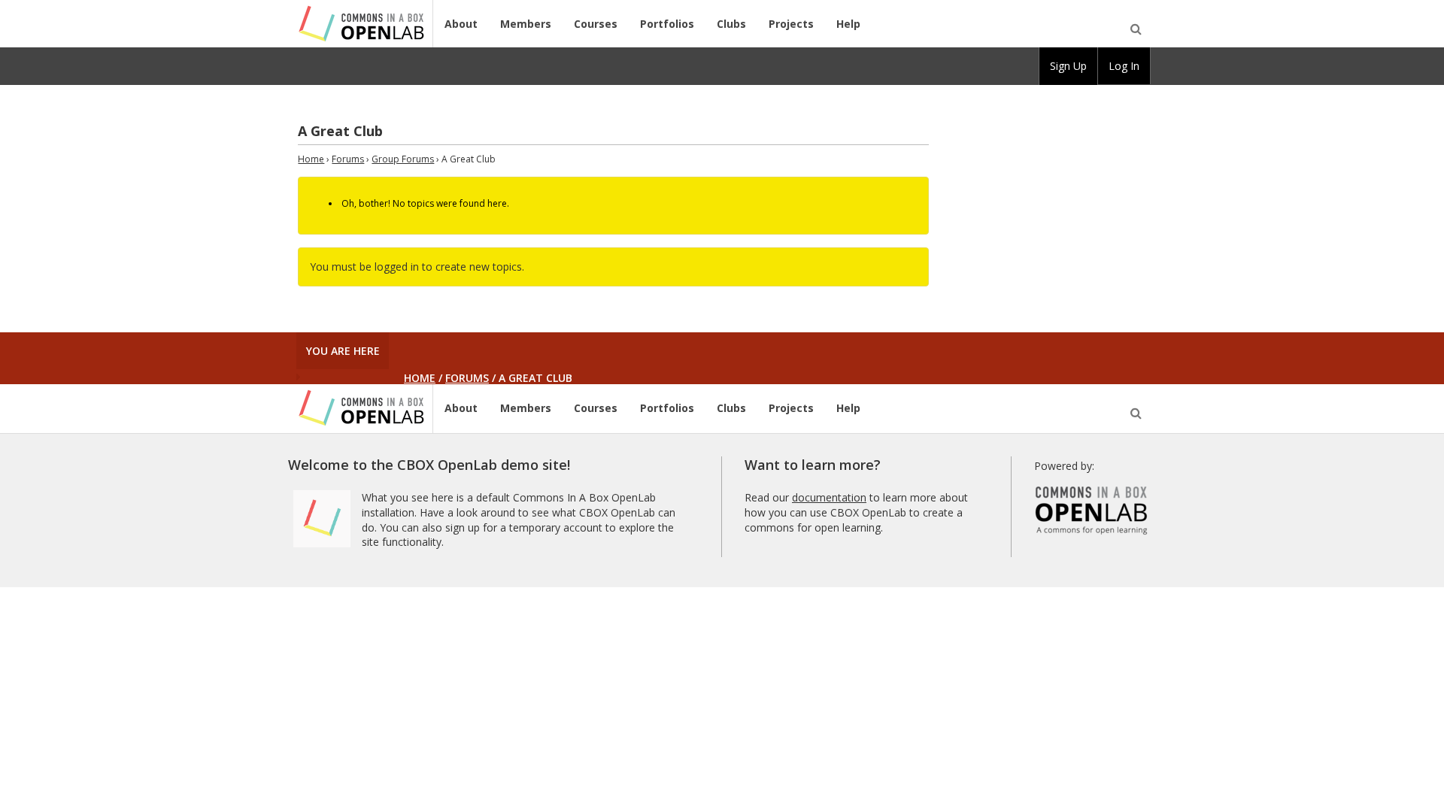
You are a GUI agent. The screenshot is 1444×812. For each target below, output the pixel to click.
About (461, 24)
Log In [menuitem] (1124, 66)
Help (848, 24)
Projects (791, 24)
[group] (1068, 66)
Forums (348, 159)
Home (311, 159)
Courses (595, 24)
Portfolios (667, 24)
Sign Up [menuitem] (1068, 66)
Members (525, 24)
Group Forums (403, 159)
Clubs (731, 24)
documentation (829, 497)
